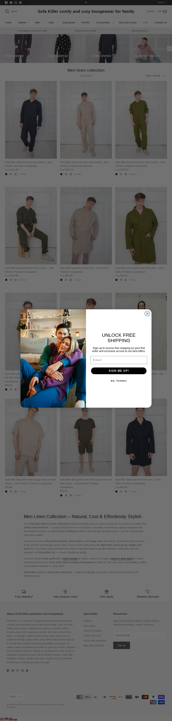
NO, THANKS (119, 381)
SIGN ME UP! (119, 370)
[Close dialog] (147, 313)
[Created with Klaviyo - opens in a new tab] (86, 410)
